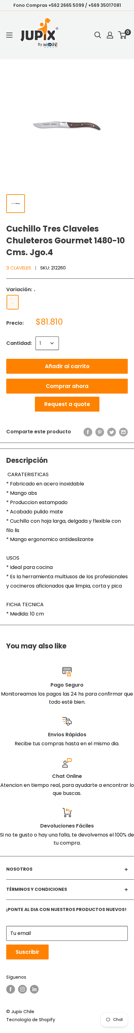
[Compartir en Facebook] (88, 431)
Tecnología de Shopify (30, 1020)
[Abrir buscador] (97, 35)
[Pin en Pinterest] (99, 431)
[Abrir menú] (9, 35)
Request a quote (67, 404)
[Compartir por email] (123, 431)
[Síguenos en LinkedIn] (34, 989)
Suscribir (27, 952)
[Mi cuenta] (110, 35)
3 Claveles (18, 267)
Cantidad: (19, 343)
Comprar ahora (67, 386)
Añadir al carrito (67, 366)
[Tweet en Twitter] (111, 431)
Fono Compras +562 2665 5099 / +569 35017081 (67, 5)
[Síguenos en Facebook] (10, 989)
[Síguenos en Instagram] (22, 989)
